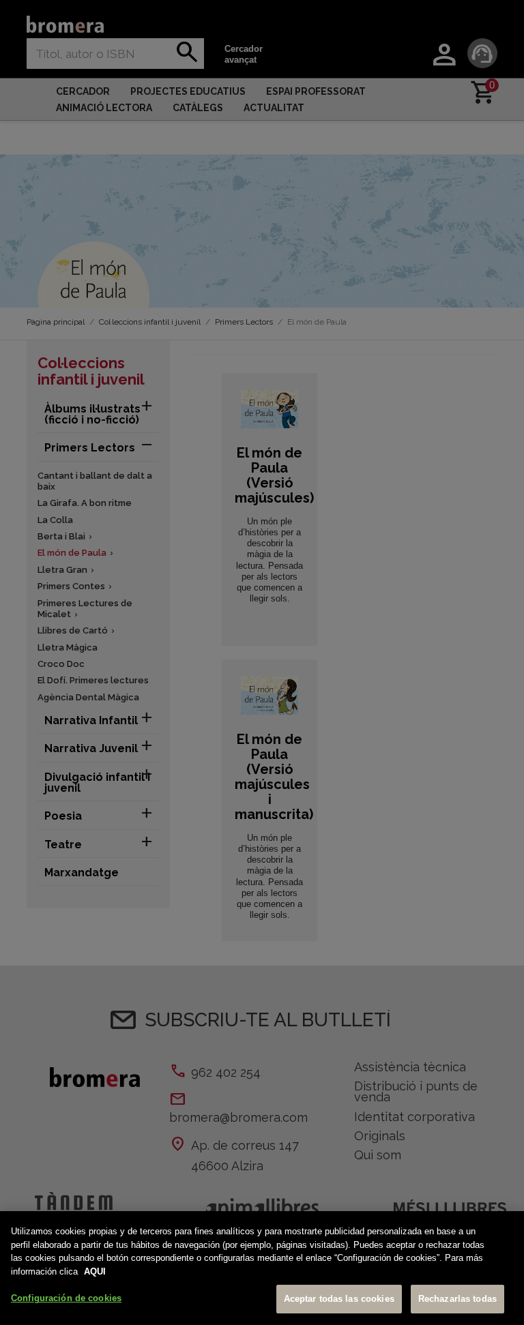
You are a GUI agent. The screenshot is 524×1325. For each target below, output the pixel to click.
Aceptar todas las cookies (339, 1299)
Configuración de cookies (66, 1298)
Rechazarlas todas (457, 1299)
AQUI (95, 1271)
